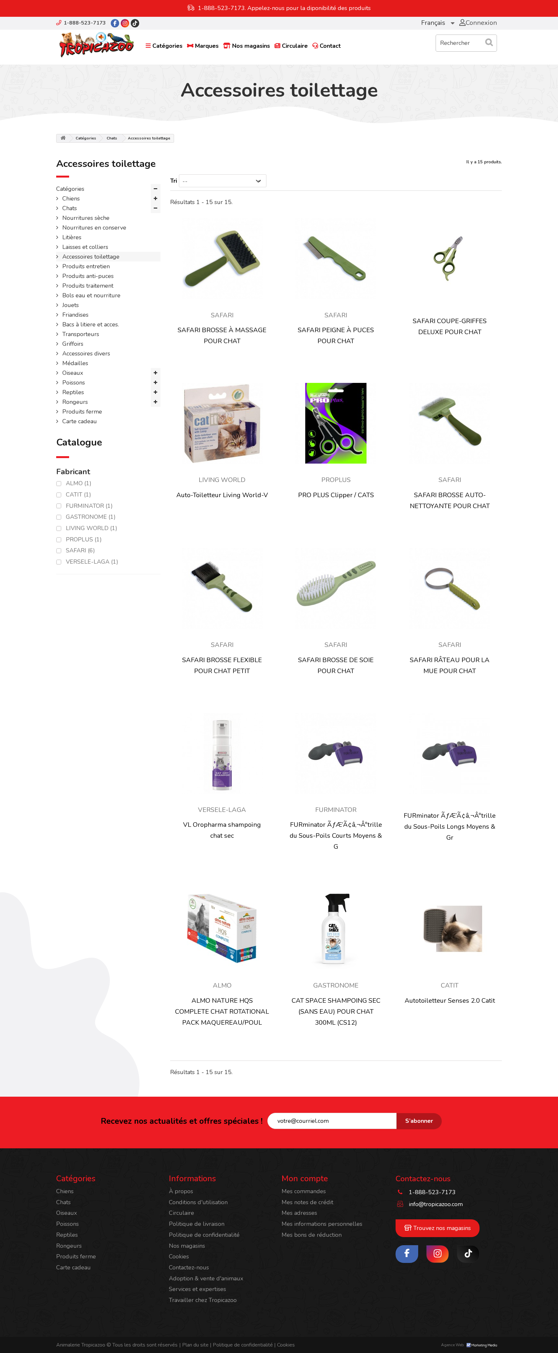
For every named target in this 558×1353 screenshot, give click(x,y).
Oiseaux (72, 373)
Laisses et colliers (84, 247)
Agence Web (453, 1345)
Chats (112, 138)
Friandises (74, 315)
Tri (173, 181)
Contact (330, 46)
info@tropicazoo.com (436, 1204)
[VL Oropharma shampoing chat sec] (222, 753)
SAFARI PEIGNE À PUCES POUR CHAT (336, 335)
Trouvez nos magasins (441, 1228)
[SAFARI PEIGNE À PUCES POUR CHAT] (336, 258)
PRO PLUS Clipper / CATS (336, 495)
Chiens (70, 198)
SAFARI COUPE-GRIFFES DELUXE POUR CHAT (450, 326)
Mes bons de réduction (312, 1235)
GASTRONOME (91, 517)
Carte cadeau (79, 421)
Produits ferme (81, 411)
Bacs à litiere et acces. (90, 324)
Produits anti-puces (87, 276)
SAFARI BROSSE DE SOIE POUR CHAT (336, 665)
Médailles (74, 363)
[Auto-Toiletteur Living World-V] (222, 423)
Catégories (167, 46)
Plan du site (194, 1344)
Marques (207, 46)
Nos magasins (251, 46)
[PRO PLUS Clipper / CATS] (336, 423)
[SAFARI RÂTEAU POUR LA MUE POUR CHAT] (449, 588)
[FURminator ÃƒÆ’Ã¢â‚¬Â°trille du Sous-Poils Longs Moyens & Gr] (449, 753)
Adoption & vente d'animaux (206, 1278)
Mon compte (305, 1178)
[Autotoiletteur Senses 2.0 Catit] (449, 928)
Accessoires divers (85, 353)
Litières (71, 237)
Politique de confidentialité (204, 1235)
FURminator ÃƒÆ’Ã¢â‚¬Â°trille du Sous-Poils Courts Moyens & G (336, 835)
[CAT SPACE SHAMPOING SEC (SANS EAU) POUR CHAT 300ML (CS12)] (336, 928)
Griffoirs (72, 344)
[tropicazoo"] (115, 23)
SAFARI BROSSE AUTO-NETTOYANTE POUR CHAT (450, 500)
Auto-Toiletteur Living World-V (222, 495)
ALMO (78, 483)
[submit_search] (489, 42)
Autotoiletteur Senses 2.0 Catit (450, 1000)
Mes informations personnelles (322, 1224)
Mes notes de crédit (307, 1202)
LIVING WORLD (91, 528)
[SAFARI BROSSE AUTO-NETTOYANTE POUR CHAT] (449, 423)
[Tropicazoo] (96, 45)
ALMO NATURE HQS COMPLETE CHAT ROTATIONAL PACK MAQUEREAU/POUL (222, 1011)
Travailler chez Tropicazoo (203, 1300)
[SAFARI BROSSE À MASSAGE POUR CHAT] (222, 258)
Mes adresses (299, 1213)
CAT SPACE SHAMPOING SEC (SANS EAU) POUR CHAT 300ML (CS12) (336, 1011)
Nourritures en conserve (93, 227)
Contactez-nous (189, 1267)
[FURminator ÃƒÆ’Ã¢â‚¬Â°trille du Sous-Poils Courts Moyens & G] (336, 753)
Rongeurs (74, 402)
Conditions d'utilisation (198, 1202)
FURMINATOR (89, 506)
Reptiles (72, 392)
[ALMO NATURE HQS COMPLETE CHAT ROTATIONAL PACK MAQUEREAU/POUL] (222, 928)
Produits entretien (85, 266)
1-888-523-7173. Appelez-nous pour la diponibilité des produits (284, 8)
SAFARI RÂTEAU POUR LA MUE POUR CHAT (450, 665)
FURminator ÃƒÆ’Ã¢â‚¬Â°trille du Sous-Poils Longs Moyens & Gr (450, 826)
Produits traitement (87, 286)
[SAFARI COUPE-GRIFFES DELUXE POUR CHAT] (449, 258)
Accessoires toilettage (90, 257)
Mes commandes (304, 1191)
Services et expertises (197, 1289)
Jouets (70, 305)
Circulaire (295, 46)
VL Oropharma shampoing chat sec (222, 830)
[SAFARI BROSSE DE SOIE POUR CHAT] (336, 588)
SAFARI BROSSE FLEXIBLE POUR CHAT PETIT (222, 665)
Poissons (73, 382)
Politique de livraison (196, 1224)
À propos (181, 1191)
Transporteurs (80, 334)
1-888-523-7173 (85, 22)
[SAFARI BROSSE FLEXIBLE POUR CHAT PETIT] (222, 588)
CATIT (78, 494)
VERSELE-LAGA (92, 562)
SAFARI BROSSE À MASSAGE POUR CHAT (222, 335)
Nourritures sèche (85, 218)
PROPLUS (84, 539)
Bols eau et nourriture (90, 295)
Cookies (179, 1256)
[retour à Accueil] (63, 138)
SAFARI (80, 550)
